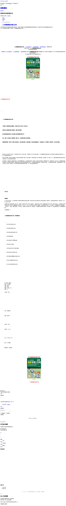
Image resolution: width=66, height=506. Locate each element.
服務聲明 (42, 491)
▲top (1, 406)
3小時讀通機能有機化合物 (9, 24)
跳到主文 (2, 10)
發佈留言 (2, 414)
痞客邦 (6, 401)
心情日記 (8, 404)
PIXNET (25, 491)
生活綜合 (9, 15)
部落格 (3, 19)
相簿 (3, 17)
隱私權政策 (38, 491)
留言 (8, 401)
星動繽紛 (3, 8)
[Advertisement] (33, 38)
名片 (3, 20)
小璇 (1, 393)
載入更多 (2, 408)
